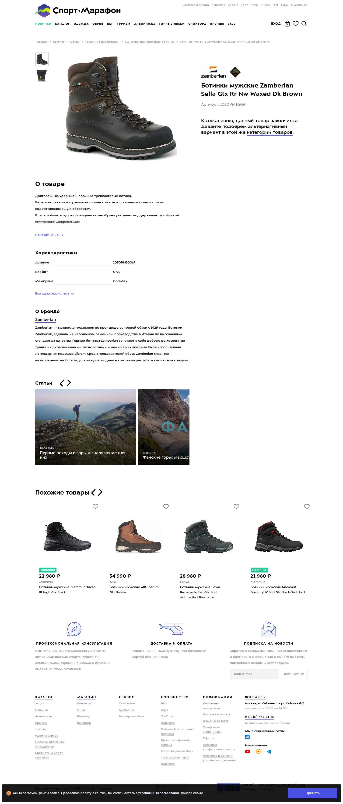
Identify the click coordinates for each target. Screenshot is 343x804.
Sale (231, 23)
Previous (31, 427)
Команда (83, 716)
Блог (244, 5)
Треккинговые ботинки (102, 42)
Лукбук (40, 729)
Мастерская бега (131, 716)
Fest (275, 5)
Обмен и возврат (215, 721)
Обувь (97, 23)
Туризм (123, 23)
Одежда (81, 23)
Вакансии (84, 723)
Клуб (254, 5)
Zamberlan (45, 320)
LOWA (184, 582)
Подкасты (168, 723)
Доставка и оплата (195, 5)
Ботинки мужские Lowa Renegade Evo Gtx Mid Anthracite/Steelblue (200, 592)
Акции (39, 703)
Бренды (217, 23)
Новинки (43, 23)
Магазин (86, 697)
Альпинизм (144, 23)
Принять (313, 793)
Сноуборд (197, 23)
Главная (41, 42)
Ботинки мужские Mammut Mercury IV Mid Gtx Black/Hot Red (278, 590)
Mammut (46, 582)
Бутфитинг (127, 710)
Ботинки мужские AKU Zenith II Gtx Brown (135, 590)
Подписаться (293, 674)
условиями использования (159, 793)
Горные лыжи (172, 23)
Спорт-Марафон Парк (177, 751)
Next (193, 427)
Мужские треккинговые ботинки (149, 42)
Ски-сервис (127, 703)
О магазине (299, 5)
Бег (110, 23)
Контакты (218, 5)
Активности (43, 716)
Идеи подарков (46, 735)
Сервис (233, 5)
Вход (276, 23)
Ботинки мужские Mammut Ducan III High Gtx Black (67, 590)
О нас (81, 710)
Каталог (62, 23)
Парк (284, 5)
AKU (113, 582)
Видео (265, 5)
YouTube (167, 716)
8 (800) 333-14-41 (259, 717)
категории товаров (270, 132)
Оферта (208, 738)
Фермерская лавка (175, 757)
